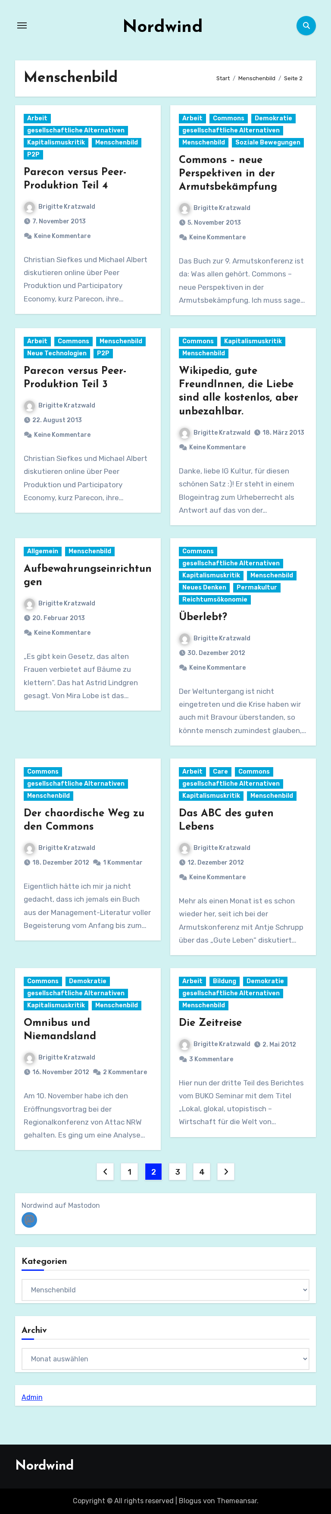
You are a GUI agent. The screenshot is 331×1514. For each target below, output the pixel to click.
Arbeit (37, 118)
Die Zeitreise (210, 1023)
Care (220, 771)
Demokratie (273, 118)
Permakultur (257, 587)
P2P (33, 154)
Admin (32, 1397)
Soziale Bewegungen (267, 142)
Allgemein (42, 551)
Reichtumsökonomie (214, 599)
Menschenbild (116, 142)
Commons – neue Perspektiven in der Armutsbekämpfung (228, 173)
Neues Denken (204, 587)
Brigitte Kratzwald (66, 206)
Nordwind (162, 27)
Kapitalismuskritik (56, 142)
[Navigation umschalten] (22, 25)
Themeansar (237, 1501)
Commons (228, 118)
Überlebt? (203, 617)
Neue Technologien (57, 353)
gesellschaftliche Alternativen (76, 130)
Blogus (190, 1501)
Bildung (224, 981)
